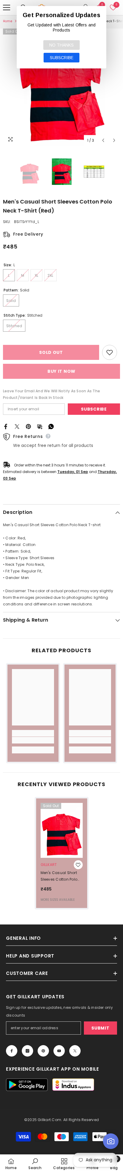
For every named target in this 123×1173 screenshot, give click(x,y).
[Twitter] (17, 426)
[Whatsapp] (51, 426)
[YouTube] (59, 1051)
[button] (103, 140)
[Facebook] (5, 426)
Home (7, 21)
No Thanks (61, 45)
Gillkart (49, 864)
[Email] (39, 426)
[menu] (6, 7)
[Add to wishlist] (109, 352)
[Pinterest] (28, 426)
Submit (100, 1028)
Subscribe (94, 409)
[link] (33, 740)
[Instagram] (27, 1051)
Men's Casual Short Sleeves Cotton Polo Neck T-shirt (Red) (59, 876)
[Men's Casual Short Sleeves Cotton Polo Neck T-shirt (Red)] (62, 830)
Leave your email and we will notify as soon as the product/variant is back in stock (51, 394)
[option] (61, 87)
